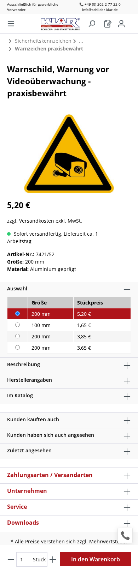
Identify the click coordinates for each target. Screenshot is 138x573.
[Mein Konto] (121, 23)
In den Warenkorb (95, 559)
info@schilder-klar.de (100, 9)
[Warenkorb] (108, 23)
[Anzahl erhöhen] (53, 559)
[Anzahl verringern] (11, 559)
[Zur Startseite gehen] (64, 22)
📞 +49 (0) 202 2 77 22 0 (100, 4)
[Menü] (11, 23)
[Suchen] (92, 23)
